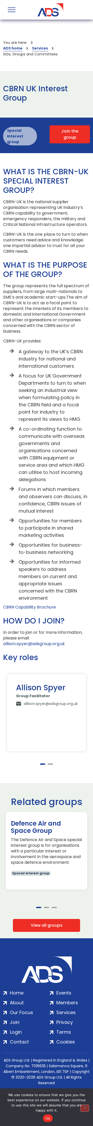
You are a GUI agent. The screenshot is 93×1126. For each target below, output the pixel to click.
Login (16, 1032)
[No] (84, 1108)
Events (63, 993)
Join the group (69, 134)
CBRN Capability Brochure (29, 607)
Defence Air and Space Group (36, 827)
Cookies (65, 1042)
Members (67, 1002)
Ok (47, 1118)
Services (40, 48)
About (17, 1002)
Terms (63, 1032)
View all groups (47, 925)
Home (17, 993)
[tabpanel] (46, 712)
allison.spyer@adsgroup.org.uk (34, 644)
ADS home (12, 48)
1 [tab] (42, 764)
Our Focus (21, 1012)
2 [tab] (50, 764)
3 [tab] (54, 907)
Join (14, 1022)
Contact (19, 1042)
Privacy (64, 1022)
